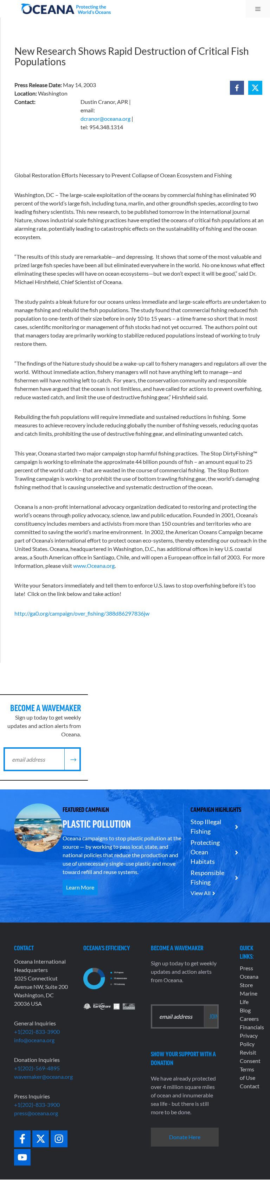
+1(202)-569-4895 (37, 1068)
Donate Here (184, 1137)
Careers (249, 1018)
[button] (237, 88)
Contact (249, 1086)
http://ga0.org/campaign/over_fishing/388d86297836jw (81, 613)
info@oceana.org (34, 1040)
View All (201, 893)
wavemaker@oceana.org (43, 1076)
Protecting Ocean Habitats (205, 852)
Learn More (80, 887)
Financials (252, 1027)
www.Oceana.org (94, 565)
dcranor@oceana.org (105, 118)
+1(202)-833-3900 (37, 1031)
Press (246, 968)
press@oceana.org (36, 1113)
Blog (245, 1010)
